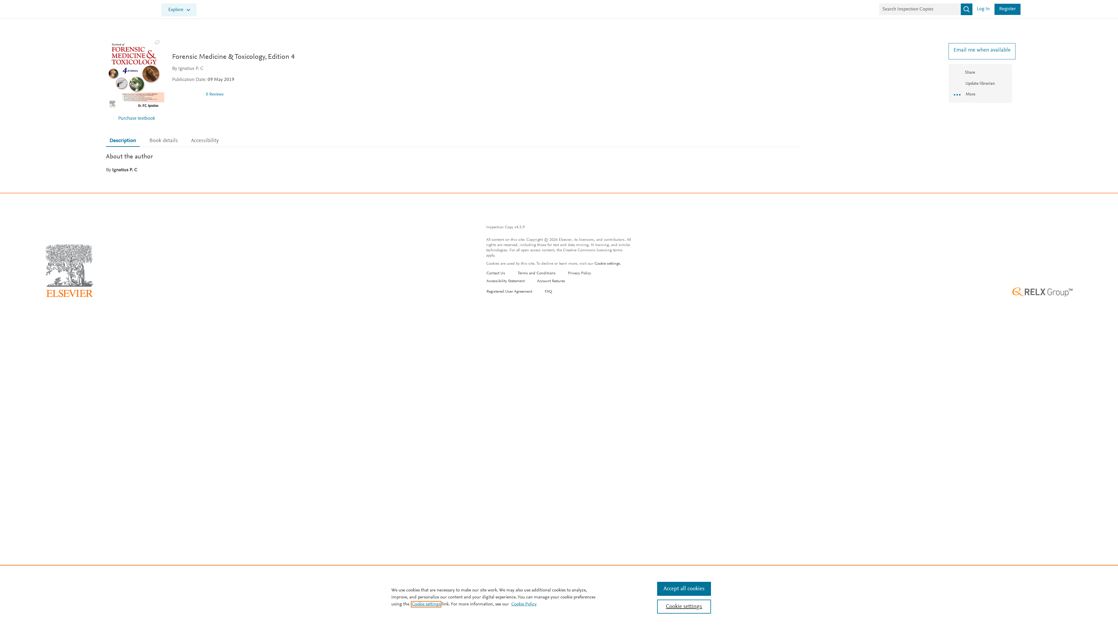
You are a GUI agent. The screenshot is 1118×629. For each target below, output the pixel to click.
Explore (175, 10)
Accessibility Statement (506, 281)
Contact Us (496, 273)
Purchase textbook (136, 118)
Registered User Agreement (509, 292)
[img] (186, 94)
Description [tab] (122, 141)
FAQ (548, 292)
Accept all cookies (684, 589)
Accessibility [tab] (205, 141)
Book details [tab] (163, 141)
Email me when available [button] (980, 50)
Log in (983, 9)
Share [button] (970, 72)
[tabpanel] (453, 163)
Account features (551, 281)
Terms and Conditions (537, 273)
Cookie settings (607, 264)
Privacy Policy (579, 273)
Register (1007, 9)
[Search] (966, 9)
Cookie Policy (524, 604)
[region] (559, 597)
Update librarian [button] (979, 84)
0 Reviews (215, 94)
